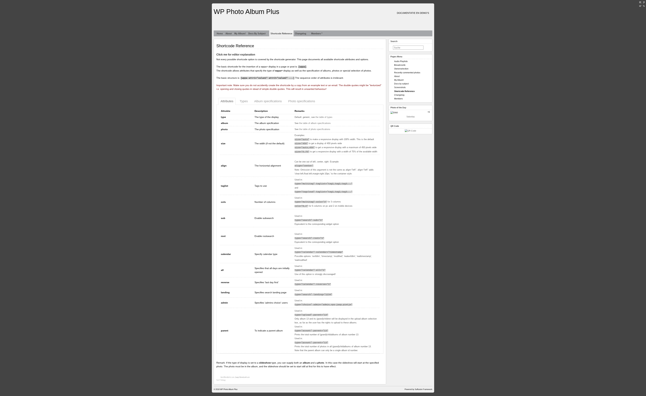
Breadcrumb (399, 65)
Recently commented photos (407, 72)
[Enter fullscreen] (642, 4)
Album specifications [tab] (268, 101)
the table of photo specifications (314, 129)
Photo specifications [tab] (301, 101)
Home (220, 33)
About (228, 33)
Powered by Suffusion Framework (418, 389)
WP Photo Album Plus (246, 11)
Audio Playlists (401, 61)
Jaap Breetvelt (241, 377)
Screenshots (400, 87)
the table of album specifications (315, 123)
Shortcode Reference (281, 33)
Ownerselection (401, 69)
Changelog (300, 33)
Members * (316, 33)
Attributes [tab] (227, 101)
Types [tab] (244, 101)
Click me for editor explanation (235, 54)
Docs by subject (256, 33)
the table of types (323, 117)
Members (398, 99)
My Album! (240, 33)
